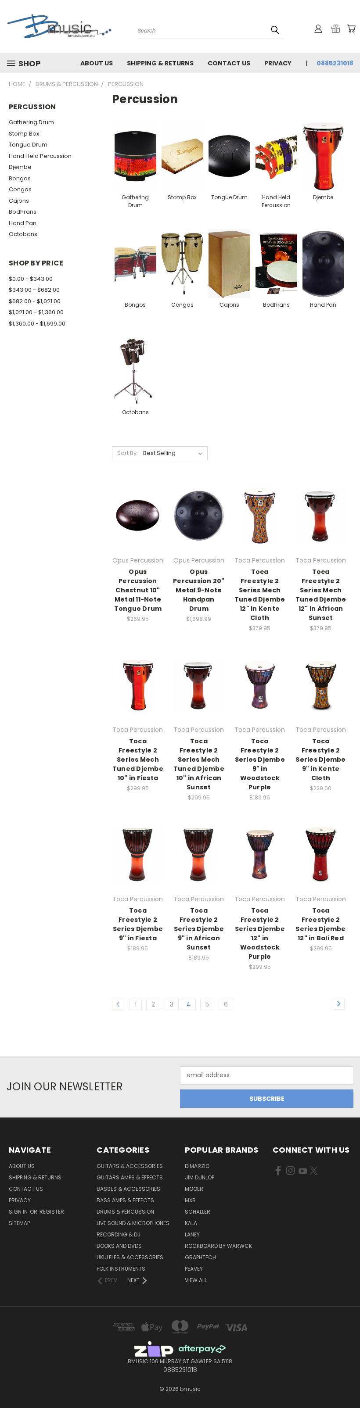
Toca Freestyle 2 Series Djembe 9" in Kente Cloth (320, 759)
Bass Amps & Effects (125, 1200)
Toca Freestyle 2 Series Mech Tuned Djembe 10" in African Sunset (198, 764)
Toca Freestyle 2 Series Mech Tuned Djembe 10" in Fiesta (137, 759)
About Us (96, 63)
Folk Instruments (121, 1268)
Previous (346, 1380)
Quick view (138, 498)
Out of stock (138, 531)
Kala (191, 1223)
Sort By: (127, 453)
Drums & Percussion (125, 1211)
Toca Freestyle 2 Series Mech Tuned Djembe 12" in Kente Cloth (259, 594)
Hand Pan (22, 223)
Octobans (23, 234)
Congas (20, 189)
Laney (192, 1234)
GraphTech (200, 1257)
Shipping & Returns (160, 63)
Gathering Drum (31, 122)
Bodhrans (22, 212)
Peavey (194, 1268)
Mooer (194, 1189)
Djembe (20, 167)
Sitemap (19, 1223)
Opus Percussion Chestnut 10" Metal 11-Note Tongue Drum (138, 590)
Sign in (19, 1211)
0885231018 (335, 63)
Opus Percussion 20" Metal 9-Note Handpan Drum (199, 590)
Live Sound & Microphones (133, 1223)
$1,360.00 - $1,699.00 (37, 323)
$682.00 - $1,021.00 (35, 301)
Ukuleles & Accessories (130, 1257)
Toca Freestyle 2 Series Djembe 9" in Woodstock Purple (260, 764)
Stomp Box (24, 133)
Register (52, 1211)
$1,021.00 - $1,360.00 (36, 312)
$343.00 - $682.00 (34, 290)
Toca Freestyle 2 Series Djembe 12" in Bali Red (320, 924)
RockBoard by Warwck (218, 1246)
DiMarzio (197, 1166)
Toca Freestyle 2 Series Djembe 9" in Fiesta (138, 924)
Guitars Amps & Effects (130, 1177)
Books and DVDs (119, 1246)
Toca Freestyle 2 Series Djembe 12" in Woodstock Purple (260, 933)
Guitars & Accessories (130, 1166)
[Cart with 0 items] (351, 28)
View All (196, 1280)
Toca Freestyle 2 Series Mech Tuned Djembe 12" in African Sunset (320, 594)
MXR (190, 1200)
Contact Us (229, 63)
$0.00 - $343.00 (31, 279)
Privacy (278, 63)
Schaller (197, 1211)
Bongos (20, 178)
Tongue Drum (28, 144)
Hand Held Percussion (40, 156)
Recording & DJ (118, 1234)
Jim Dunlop (199, 1177)
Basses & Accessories (128, 1189)
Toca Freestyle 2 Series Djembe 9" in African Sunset (199, 929)
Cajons (19, 201)
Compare (135, 515)
